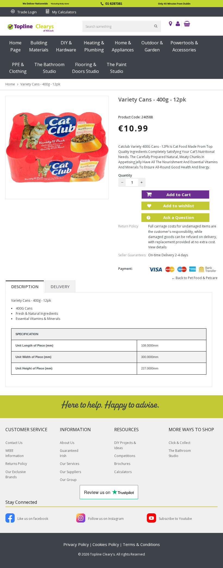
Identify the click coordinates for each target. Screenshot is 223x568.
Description (24, 286)
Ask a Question (178, 217)
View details (157, 247)
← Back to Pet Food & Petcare (195, 278)
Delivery (60, 286)
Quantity (125, 175)
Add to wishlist (178, 205)
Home (10, 84)
